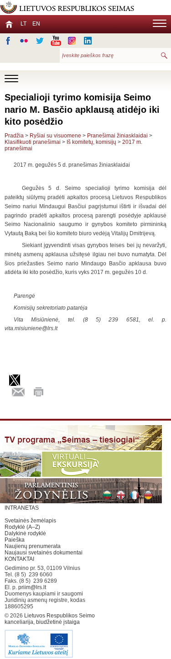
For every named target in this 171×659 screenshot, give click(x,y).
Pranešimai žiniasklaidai (117, 135)
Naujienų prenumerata (33, 546)
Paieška (15, 540)
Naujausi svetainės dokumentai (44, 552)
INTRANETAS (22, 508)
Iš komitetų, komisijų (91, 142)
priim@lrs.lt (32, 587)
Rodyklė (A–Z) (22, 527)
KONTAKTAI (19, 559)
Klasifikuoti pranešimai (33, 142)
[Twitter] (40, 40)
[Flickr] (24, 40)
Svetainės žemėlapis (30, 520)
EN (36, 24)
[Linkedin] (87, 40)
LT (23, 24)
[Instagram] (71, 40)
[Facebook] (8, 40)
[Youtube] (55, 40)
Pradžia (14, 135)
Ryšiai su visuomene (55, 135)
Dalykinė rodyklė (25, 533)
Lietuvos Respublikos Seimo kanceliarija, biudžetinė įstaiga (50, 618)
